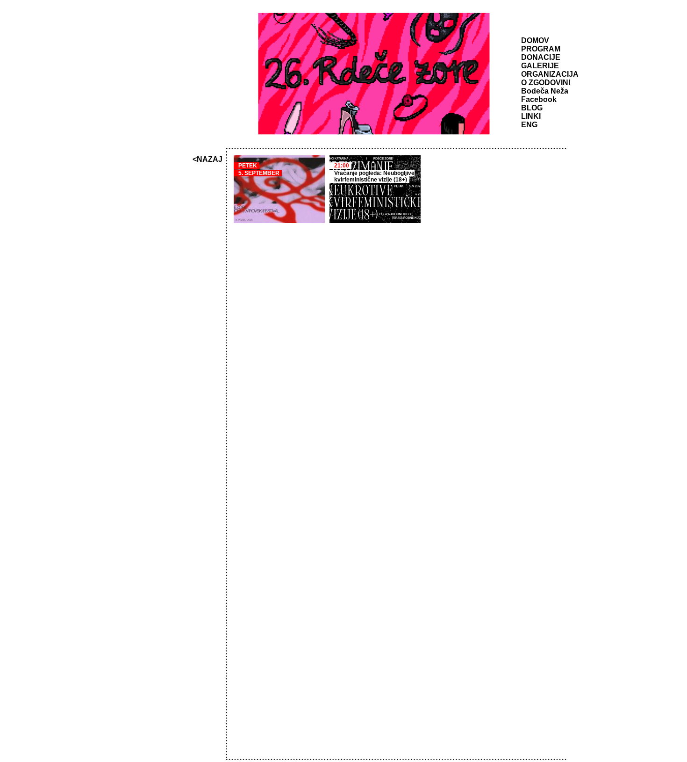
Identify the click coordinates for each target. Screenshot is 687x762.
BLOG (532, 108)
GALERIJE (540, 66)
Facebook (539, 99)
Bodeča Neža (544, 91)
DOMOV (535, 40)
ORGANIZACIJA (550, 74)
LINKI (531, 116)
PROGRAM (540, 49)
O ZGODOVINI (545, 83)
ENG (529, 125)
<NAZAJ (207, 159)
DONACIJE (540, 57)
